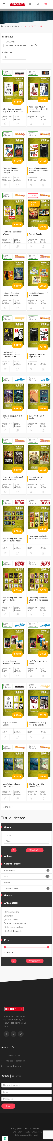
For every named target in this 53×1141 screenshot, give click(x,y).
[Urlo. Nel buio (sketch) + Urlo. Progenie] (13, 767)
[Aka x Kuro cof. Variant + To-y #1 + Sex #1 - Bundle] (13, 93)
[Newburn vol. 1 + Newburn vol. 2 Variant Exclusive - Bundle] (13, 338)
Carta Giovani (12, 919)
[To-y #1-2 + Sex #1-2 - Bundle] (13, 706)
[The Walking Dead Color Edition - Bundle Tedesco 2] (13, 583)
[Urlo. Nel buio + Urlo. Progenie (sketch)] (39, 767)
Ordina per (7, 52)
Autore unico (26, 870)
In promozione (13, 912)
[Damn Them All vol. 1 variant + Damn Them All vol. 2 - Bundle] (39, 93)
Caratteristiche (12, 863)
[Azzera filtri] (14, 850)
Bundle (10, 916)
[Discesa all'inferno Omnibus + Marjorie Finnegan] (13, 154)
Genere (8, 895)
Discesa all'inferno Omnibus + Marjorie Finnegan (10, 170)
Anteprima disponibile (16, 923)
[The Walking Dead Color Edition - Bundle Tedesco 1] (39, 522)
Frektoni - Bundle (35, 234)
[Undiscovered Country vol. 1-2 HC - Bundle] (39, 706)
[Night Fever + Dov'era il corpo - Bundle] (39, 338)
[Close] (35, 45)
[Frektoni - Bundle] (39, 215)
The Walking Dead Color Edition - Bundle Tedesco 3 (38, 600)
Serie (26, 876)
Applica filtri (35, 850)
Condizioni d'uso (12, 1055)
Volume (7, 882)
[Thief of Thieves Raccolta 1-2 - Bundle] (13, 645)
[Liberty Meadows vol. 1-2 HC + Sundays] (39, 277)
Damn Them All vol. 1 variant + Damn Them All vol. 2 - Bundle (38, 109)
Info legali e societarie (15, 1061)
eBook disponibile (14, 931)
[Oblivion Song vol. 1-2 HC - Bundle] (13, 399)
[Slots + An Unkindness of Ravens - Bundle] (13, 461)
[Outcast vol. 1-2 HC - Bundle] (39, 399)
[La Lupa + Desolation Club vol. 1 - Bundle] (13, 277)
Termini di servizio (13, 1066)
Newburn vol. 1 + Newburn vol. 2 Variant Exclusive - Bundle (11, 354)
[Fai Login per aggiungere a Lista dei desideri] (5, 123)
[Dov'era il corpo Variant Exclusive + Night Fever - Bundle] (39, 154)
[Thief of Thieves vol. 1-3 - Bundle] (39, 645)
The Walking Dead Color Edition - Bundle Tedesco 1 (38, 538)
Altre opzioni (11, 903)
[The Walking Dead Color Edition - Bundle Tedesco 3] (39, 583)
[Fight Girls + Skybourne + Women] (13, 215)
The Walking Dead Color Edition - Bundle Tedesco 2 (12, 600)
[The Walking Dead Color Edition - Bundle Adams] (13, 522)
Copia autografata (15, 927)
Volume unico (27, 888)
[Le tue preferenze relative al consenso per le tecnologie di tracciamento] (5, 1138)
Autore (8, 856)
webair (36, 1135)
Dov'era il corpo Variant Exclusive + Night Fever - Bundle (38, 170)
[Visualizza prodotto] (17, 123)
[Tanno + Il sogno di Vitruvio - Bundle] (39, 461)
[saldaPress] (17, 4)
